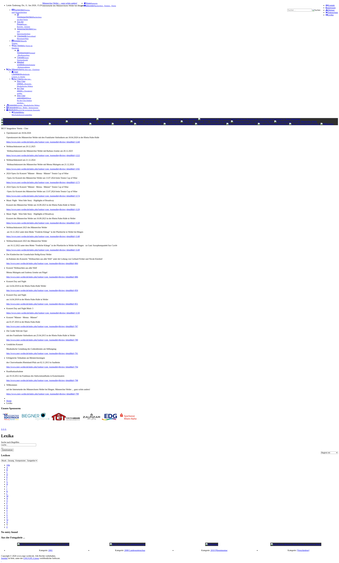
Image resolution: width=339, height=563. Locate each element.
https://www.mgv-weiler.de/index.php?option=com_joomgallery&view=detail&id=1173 (43, 182)
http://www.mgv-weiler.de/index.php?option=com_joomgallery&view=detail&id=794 (42, 367)
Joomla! (4, 558)
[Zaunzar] (91, 420)
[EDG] (110, 420)
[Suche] (2, 448)
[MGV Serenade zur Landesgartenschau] (127, 544)
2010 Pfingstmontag (219, 550)
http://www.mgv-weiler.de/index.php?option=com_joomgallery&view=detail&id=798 (42, 380)
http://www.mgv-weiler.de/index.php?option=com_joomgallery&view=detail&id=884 (42, 263)
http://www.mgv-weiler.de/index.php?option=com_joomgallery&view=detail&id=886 (42, 277)
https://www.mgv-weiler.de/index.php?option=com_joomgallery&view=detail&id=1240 (43, 142)
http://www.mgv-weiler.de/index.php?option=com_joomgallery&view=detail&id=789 (42, 340)
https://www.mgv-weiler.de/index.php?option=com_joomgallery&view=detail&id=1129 (43, 209)
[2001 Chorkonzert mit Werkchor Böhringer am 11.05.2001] (43, 544)
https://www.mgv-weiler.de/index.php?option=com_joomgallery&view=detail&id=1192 (43, 169)
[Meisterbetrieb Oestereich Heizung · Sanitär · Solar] (11, 420)
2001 (50, 550)
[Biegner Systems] (35, 420)
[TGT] (66, 420)
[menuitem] (330, 5)
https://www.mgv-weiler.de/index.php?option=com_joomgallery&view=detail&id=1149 (43, 250)
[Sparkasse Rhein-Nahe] (129, 420)
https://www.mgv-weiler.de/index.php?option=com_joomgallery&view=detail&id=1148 (43, 236)
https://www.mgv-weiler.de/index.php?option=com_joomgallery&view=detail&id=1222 (43, 155)
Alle (8, 465)
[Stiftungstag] (211, 544)
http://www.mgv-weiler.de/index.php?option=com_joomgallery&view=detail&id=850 (42, 290)
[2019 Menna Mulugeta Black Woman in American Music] (295, 544)
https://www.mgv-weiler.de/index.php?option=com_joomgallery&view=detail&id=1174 (43, 196)
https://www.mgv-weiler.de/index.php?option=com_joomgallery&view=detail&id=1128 (43, 223)
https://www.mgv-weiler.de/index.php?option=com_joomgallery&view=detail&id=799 (42, 394)
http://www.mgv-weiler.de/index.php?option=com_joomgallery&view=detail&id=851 (42, 304)
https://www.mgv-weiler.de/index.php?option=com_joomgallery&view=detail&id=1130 (43, 313)
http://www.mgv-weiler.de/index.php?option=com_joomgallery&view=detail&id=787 (42, 326)
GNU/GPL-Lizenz (31, 558)
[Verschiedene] (303, 550)
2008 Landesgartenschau (134, 550)
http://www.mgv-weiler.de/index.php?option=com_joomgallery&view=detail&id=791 (42, 353)
